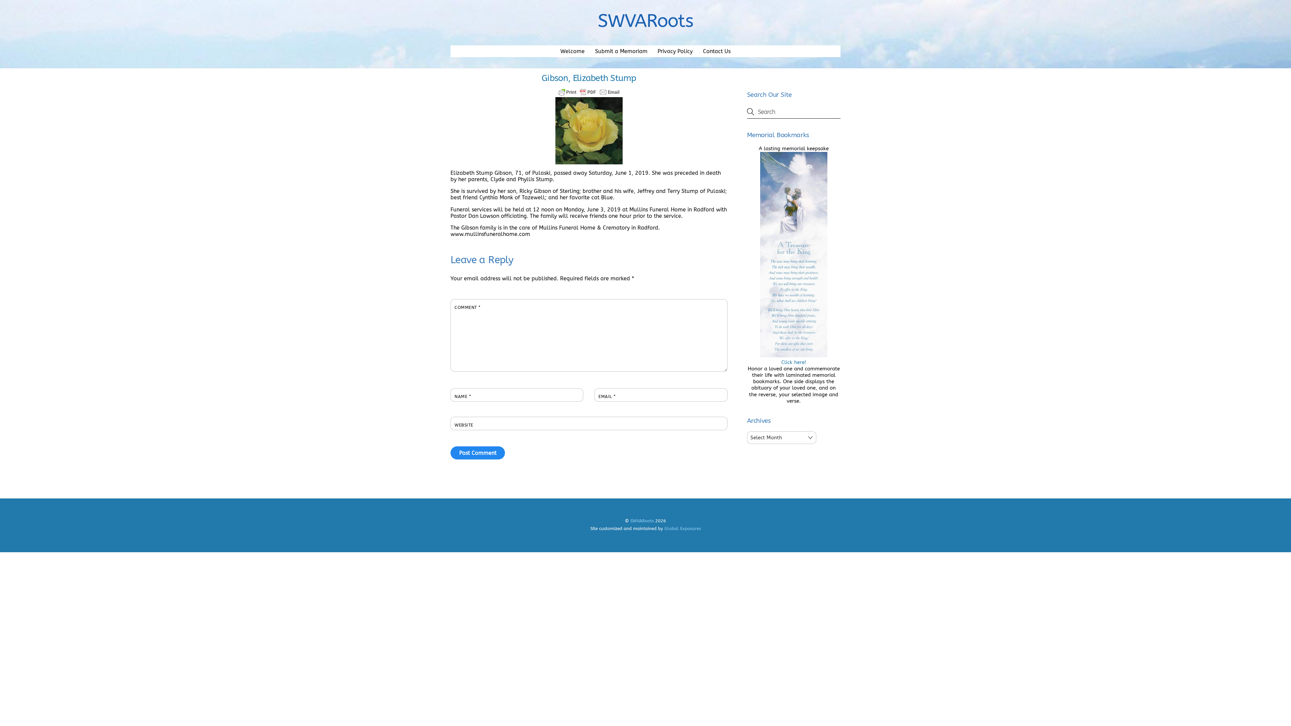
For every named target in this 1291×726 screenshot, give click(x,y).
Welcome (572, 51)
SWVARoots (642, 520)
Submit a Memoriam (621, 51)
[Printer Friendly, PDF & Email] (589, 92)
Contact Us (717, 51)
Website (464, 425)
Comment (468, 307)
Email (607, 396)
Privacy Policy (675, 51)
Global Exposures (682, 528)
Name (463, 396)
